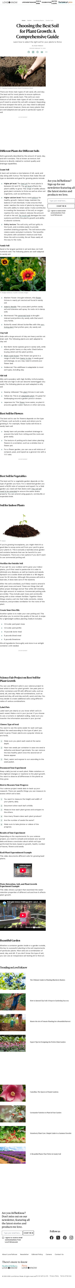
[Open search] (68, 2)
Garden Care (49, 20)
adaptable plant (27, 396)
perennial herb (24, 315)
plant (25, 392)
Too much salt (24, 215)
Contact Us (59, 1254)
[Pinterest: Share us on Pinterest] (37, 52)
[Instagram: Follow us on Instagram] (71, 1237)
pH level (28, 186)
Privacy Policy (54, 1276)
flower (38, 298)
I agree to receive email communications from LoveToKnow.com (58, 213)
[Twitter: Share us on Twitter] (33, 52)
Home (23, 20)
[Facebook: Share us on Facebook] (29, 52)
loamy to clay (25, 358)
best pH (24, 183)
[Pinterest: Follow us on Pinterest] (65, 1237)
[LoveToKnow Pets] (29, 1266)
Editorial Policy (37, 1254)
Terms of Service (65, 1276)
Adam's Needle (10, 307)
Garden (29, 20)
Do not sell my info (42, 1276)
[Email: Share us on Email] (42, 52)
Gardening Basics (38, 20)
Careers (49, 1254)
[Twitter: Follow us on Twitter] (58, 1237)
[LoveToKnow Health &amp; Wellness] (9, 1266)
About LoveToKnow (9, 1254)
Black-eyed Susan (11, 356)
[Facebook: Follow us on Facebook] (51, 1237)
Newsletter (24, 1254)
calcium (35, 197)
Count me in (61, 206)
